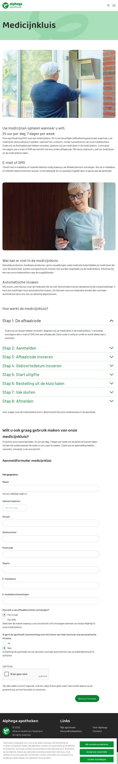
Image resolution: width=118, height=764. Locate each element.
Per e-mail (12, 614)
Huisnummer (9, 532)
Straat (6, 516)
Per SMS (11, 619)
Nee (9, 647)
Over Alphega (100, 727)
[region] (58, 751)
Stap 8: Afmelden (17, 400)
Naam (5, 481)
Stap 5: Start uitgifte (20, 374)
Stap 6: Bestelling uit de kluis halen (33, 383)
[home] (12, 5)
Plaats (6, 563)
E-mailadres (9, 578)
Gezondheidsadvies (71, 731)
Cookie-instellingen (96, 759)
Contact (97, 731)
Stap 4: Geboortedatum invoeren (31, 365)
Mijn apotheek (68, 727)
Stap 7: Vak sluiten (18, 392)
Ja (8, 643)
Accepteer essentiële (96, 752)
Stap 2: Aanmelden (19, 347)
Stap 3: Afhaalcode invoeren (27, 356)
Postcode (7, 547)
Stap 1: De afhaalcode (21, 320)
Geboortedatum (11, 501)
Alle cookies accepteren (96, 744)
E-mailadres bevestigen (15, 594)
